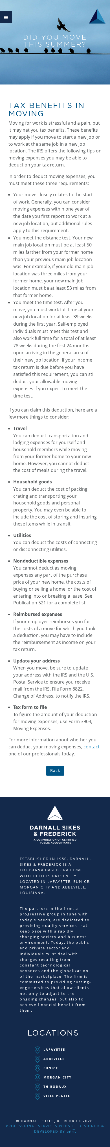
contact (91, 747)
